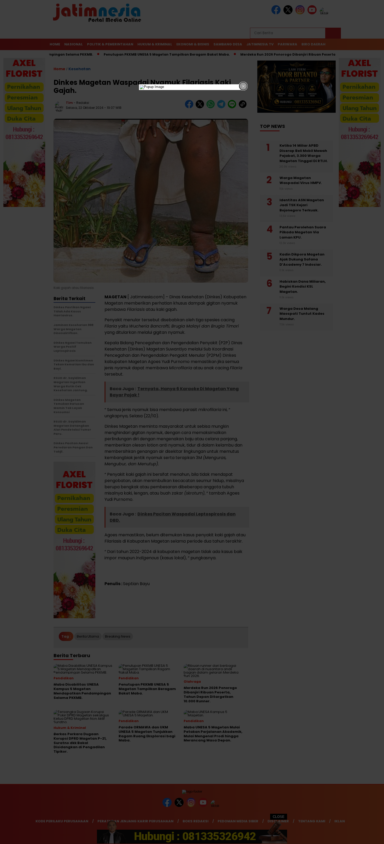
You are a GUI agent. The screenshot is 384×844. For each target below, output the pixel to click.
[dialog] (192, 87)
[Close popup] (243, 86)
